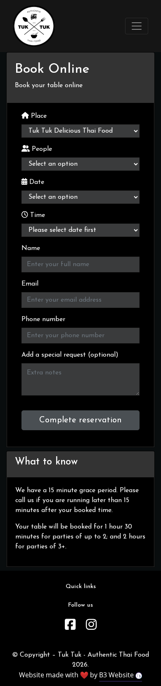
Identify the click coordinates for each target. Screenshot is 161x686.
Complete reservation (80, 420)
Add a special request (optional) (69, 355)
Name (30, 248)
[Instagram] (91, 625)
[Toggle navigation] (136, 26)
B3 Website (117, 674)
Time (36, 215)
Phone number (43, 319)
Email (29, 284)
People (41, 149)
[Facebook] (70, 625)
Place (38, 116)
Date (35, 182)
